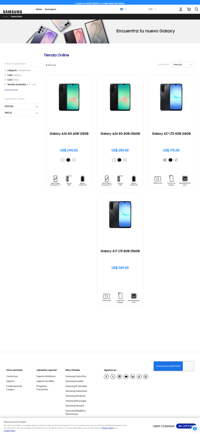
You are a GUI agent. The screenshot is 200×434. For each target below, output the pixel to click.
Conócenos (12, 376)
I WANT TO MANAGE (164, 426)
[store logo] (12, 7)
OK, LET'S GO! (186, 426)
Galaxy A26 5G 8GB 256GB (120, 134)
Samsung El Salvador (76, 386)
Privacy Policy (108, 428)
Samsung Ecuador (74, 381)
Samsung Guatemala (76, 391)
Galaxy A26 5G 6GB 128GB (69, 134)
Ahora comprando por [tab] (15, 64)
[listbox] (69, 160)
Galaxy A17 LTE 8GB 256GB (120, 251)
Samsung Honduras (75, 396)
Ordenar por (163, 64)
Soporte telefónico (46, 376)
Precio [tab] (8, 113)
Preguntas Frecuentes (42, 388)
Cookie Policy (9, 431)
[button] (125, 9)
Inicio (5, 16)
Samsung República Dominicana (75, 412)
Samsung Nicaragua (75, 401)
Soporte (10, 381)
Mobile (39, 9)
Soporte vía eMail (45, 381)
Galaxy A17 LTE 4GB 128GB (171, 134)
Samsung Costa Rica (75, 376)
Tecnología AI (50, 9)
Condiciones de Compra (14, 388)
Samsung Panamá (74, 406)
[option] (63, 160)
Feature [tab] (9, 106)
